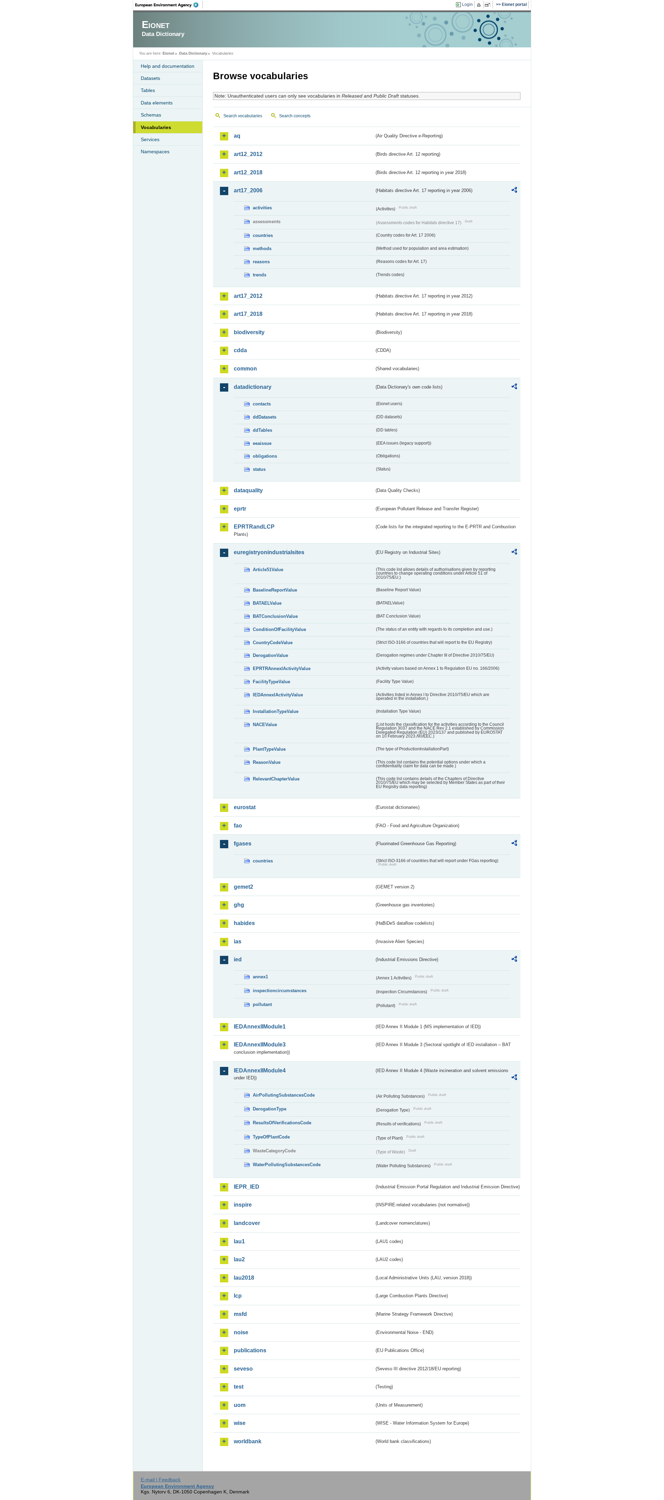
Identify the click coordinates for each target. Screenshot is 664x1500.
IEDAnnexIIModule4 (260, 1070)
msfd (240, 1314)
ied (238, 959)
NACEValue (265, 724)
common (245, 369)
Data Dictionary (193, 53)
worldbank (247, 1441)
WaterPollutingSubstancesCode (287, 1164)
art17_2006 (248, 190)
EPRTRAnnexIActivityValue (282, 668)
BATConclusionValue (275, 616)
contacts (262, 403)
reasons (261, 261)
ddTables (262, 430)
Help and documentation (167, 66)
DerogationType (269, 1109)
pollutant (262, 1004)
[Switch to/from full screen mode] (489, 4)
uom (240, 1405)
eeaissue (262, 443)
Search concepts (295, 116)
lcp (238, 1296)
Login (467, 4)
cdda (240, 350)
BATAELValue (267, 603)
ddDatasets (264, 417)
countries (263, 235)
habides (244, 923)
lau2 (239, 1259)
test (238, 1387)
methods (262, 248)
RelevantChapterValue (276, 778)
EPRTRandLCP (254, 527)
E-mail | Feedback (161, 1479)
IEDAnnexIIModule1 (260, 1027)
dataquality (248, 490)
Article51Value (268, 569)
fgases (242, 844)
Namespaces (155, 151)
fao (238, 826)
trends (259, 274)
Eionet (168, 53)
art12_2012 (248, 154)
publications (250, 1350)
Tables (148, 90)
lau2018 (244, 1278)
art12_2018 (248, 172)
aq (237, 136)
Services (150, 139)
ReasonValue (266, 762)
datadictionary (252, 387)
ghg (239, 905)
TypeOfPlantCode (271, 1137)
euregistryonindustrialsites (269, 552)
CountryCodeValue (273, 642)
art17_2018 (248, 314)
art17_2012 (248, 296)
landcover (247, 1223)
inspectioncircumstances (279, 990)
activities (262, 207)
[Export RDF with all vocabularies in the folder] (514, 191)
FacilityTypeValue (271, 681)
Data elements (157, 103)
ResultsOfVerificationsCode (282, 1122)
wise (240, 1423)
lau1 (239, 1241)
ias (237, 941)
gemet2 (243, 887)
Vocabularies (156, 127)
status (259, 469)
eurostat (245, 807)
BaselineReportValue (275, 590)
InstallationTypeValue (275, 711)
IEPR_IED (246, 1187)
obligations (265, 456)
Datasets (150, 78)
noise (241, 1332)
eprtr (240, 509)
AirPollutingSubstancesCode (284, 1095)
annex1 (260, 976)
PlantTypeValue (269, 749)
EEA (169, 4)
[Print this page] (480, 4)
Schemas (151, 115)
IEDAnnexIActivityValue (278, 694)
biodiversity (249, 332)
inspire (243, 1205)
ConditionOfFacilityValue (279, 629)
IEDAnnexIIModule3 (260, 1045)
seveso (243, 1369)
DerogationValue (270, 655)
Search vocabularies (242, 116)
